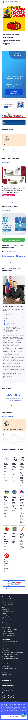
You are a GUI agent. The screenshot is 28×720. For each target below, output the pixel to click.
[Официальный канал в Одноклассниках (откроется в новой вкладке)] (13, 697)
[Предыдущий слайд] (3, 105)
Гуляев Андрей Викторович (13, 307)
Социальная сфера (8, 195)
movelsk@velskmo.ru (8, 685)
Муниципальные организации (11, 646)
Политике (18, 711)
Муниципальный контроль (10, 656)
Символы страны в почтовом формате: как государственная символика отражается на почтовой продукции (13, 189)
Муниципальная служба (9, 645)
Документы (5, 648)
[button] (3, 149)
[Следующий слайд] (25, 105)
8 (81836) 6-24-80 (7, 675)
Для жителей (6, 597)
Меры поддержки (7, 631)
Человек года (6, 624)
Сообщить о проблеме (14, 92)
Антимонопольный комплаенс (11, 635)
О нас (3, 607)
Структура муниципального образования (10, 642)
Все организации (7, 416)
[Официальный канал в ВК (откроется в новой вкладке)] (9, 697)
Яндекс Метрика (6, 705)
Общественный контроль (9, 661)
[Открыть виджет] (24, 714)
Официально (6, 639)
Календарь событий (8, 599)
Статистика (5, 650)
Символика (5, 609)
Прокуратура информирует (10, 658)
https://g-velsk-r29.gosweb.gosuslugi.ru (12, 324)
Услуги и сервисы (7, 604)
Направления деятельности (10, 629)
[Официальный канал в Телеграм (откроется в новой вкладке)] (4, 697)
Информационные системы (10, 654)
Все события (6, 210)
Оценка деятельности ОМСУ (10, 663)
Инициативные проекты (9, 668)
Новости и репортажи (8, 601)
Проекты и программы (8, 633)
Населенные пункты (8, 621)
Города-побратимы (7, 617)
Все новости (6, 162)
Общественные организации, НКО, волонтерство (12, 665)
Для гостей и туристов (8, 619)
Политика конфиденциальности (8, 689)
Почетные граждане (8, 611)
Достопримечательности (9, 615)
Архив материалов (7, 622)
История (4, 613)
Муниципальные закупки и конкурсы (12, 652)
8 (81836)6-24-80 (6, 680)
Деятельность (6, 627)
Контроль (5, 637)
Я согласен (14, 716)
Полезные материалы (8, 602)
